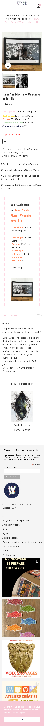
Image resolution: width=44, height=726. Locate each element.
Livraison (9, 315)
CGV (14, 508)
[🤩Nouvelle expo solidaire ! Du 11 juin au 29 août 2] (21, 659)
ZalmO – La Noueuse (22, 425)
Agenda (6, 533)
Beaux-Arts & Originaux (27, 15)
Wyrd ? (6, 551)
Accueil (6, 516)
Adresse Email (10, 467)
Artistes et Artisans (11, 525)
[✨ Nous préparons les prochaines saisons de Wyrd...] (21, 577)
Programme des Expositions (16, 520)
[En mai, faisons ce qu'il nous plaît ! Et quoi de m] (21, 700)
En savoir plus (18, 267)
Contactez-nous (10, 555)
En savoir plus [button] (18, 713)
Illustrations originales (19, 19)
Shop (5, 529)
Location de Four (10, 546)
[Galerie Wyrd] (22, 3)
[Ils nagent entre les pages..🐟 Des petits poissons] (21, 618)
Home (10, 15)
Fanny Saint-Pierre (19, 156)
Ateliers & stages (10, 538)
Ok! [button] (22, 720)
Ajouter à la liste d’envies (4, 141)
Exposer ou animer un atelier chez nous (22, 542)
